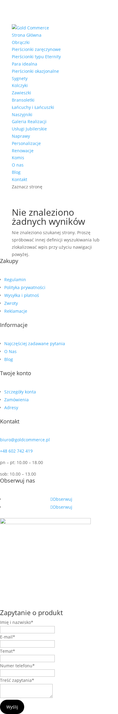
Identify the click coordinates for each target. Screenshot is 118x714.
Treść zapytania (17, 680)
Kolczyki (20, 85)
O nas (18, 165)
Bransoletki (23, 100)
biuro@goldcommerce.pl (25, 440)
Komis (18, 157)
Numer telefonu (17, 666)
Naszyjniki (22, 114)
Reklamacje (15, 311)
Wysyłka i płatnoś (21, 295)
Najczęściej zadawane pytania (34, 343)
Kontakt (19, 179)
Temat (7, 651)
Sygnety (20, 78)
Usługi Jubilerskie (29, 129)
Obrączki (21, 42)
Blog (16, 172)
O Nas (10, 351)
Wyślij (12, 707)
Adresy (11, 407)
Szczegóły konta (20, 392)
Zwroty (11, 303)
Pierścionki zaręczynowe (36, 49)
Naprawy (21, 136)
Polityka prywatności (24, 287)
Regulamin (15, 279)
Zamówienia (16, 399)
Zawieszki (21, 93)
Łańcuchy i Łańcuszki (33, 107)
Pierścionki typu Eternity (36, 56)
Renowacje (23, 150)
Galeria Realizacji (29, 121)
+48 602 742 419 (16, 451)
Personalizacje (26, 143)
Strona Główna (26, 35)
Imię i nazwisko (16, 622)
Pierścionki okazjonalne (35, 71)
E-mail (7, 637)
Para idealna (24, 64)
